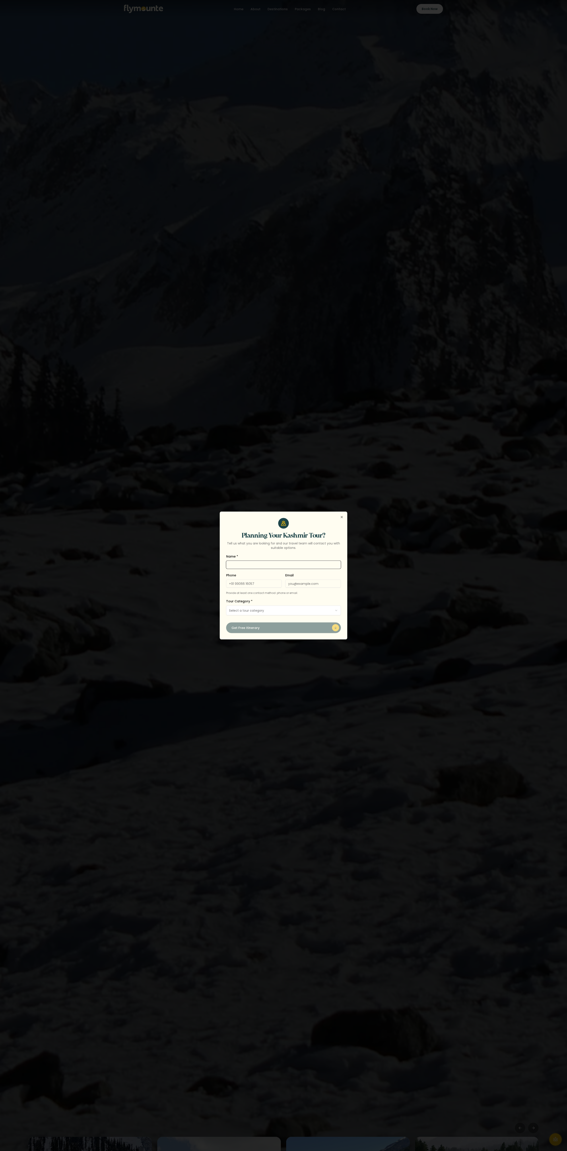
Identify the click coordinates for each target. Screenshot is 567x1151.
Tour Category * (239, 601)
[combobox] (283, 610)
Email (289, 575)
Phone (231, 575)
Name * (232, 556)
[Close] (342, 517)
